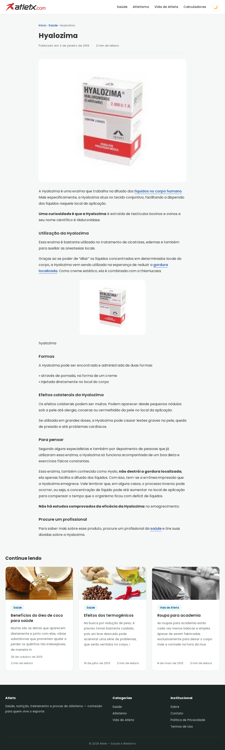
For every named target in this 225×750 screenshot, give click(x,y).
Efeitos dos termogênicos (109, 615)
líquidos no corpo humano (158, 191)
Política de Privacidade (188, 720)
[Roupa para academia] (186, 583)
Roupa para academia (179, 615)
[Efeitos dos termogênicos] (112, 583)
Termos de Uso (182, 727)
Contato (177, 713)
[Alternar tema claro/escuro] (215, 7)
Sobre (175, 707)
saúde (155, 528)
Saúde (122, 7)
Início (42, 25)
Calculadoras (194, 7)
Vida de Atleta (166, 7)
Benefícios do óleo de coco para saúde (37, 618)
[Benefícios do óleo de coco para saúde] (39, 583)
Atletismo (141, 7)
